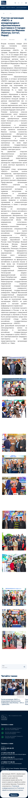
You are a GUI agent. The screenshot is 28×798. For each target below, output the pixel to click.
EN (18, 2)
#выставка (12, 39)
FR (21, 2)
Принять (14, 795)
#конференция (20, 696)
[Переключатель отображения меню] (26, 3)
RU (15, 2)
